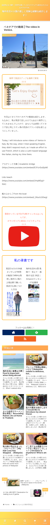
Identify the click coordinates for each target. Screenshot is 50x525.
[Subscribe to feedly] (36, 332)
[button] (45, 325)
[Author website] (13, 332)
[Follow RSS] (25, 339)
